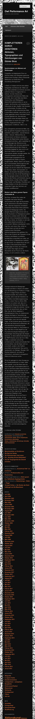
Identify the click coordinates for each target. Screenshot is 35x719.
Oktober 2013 (9, 652)
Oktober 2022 (9, 523)
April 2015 (8, 627)
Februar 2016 (9, 611)
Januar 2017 (8, 591)
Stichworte (8, 690)
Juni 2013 (7, 658)
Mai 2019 (7, 549)
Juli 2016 (7, 601)
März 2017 (8, 586)
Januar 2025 (8, 504)
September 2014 (9, 638)
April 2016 (8, 607)
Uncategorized (9, 692)
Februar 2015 (9, 629)
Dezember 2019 (9, 541)
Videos (7, 694)
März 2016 (8, 609)
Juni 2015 (7, 623)
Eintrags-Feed (9, 705)
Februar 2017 (9, 589)
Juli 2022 (7, 525)
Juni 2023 (7, 517)
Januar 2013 (8, 668)
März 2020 (8, 539)
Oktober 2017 (9, 574)
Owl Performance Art (16, 11)
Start (6, 26)
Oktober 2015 (9, 617)
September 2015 (9, 619)
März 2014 (8, 646)
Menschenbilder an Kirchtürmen (14, 451)
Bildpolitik (8, 676)
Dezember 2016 (9, 593)
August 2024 (8, 511)
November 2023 (9, 515)
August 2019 (8, 545)
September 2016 (9, 599)
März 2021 (8, 529)
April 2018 (8, 564)
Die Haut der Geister (11, 453)
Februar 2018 (9, 566)
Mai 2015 (7, 625)
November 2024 (9, 509)
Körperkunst (24, 437)
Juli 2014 (7, 640)
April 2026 (8, 496)
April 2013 (8, 662)
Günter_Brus (16, 437)
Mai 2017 (7, 584)
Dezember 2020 (9, 533)
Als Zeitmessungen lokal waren (14, 455)
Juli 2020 (7, 537)
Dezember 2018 (9, 556)
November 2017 (9, 572)
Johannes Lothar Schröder (17, 26)
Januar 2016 (8, 613)
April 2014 (8, 644)
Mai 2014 (7, 642)
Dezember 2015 (9, 615)
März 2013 (8, 664)
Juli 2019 (7, 547)
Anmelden (8, 703)
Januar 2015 (8, 632)
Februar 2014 (9, 648)
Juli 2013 (7, 656)
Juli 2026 (7, 494)
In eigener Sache (10, 678)
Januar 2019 (8, 554)
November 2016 (9, 595)
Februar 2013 (9, 666)
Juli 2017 (7, 580)
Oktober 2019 (9, 543)
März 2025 (8, 502)
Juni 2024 (7, 513)
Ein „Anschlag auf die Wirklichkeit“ (15, 457)
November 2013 (9, 650)
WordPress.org (9, 709)
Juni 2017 (7, 582)
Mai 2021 (7, 527)
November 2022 (9, 521)
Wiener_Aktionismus (10, 441)
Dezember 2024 (9, 506)
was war (7, 696)
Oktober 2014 (9, 636)
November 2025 (9, 500)
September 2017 (9, 576)
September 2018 (9, 560)
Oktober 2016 (9, 597)
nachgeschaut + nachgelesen (13, 682)
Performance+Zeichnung (11, 439)
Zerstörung (20, 441)
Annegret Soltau (9, 485)
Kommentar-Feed (10, 707)
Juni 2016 (7, 603)
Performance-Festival (11, 686)
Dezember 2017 (9, 570)
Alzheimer (24, 718)
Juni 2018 (7, 562)
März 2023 (8, 519)
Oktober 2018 (9, 558)
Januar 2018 (8, 568)
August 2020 (8, 535)
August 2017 (8, 578)
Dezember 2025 (9, 498)
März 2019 (8, 552)
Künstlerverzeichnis (20, 434)
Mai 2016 (7, 605)
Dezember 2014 (9, 634)
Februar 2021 (9, 531)
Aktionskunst (8, 437)
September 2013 (9, 654)
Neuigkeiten (8, 684)
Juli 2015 (7, 621)
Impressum (8, 30)
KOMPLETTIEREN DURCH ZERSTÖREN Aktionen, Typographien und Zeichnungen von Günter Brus (14, 52)
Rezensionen (8, 436)
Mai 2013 (7, 660)
